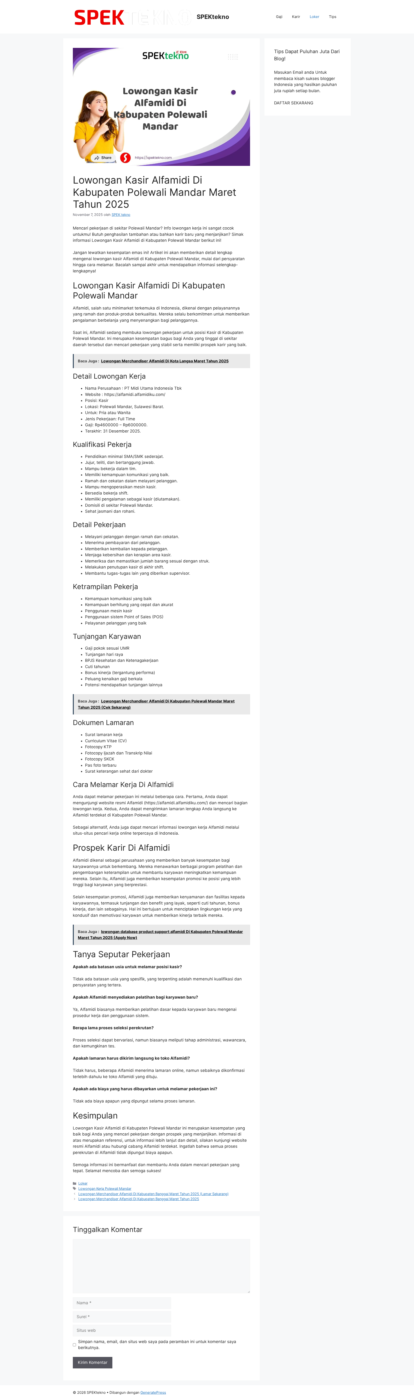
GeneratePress (153, 1392)
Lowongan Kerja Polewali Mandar (104, 1188)
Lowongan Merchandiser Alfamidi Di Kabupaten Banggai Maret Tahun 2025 (138, 1199)
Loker (314, 16)
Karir (296, 16)
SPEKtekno (213, 16)
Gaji (279, 16)
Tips (332, 16)
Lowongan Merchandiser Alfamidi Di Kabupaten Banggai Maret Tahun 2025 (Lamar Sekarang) (153, 1194)
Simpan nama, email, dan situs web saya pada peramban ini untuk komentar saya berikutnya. (157, 1344)
